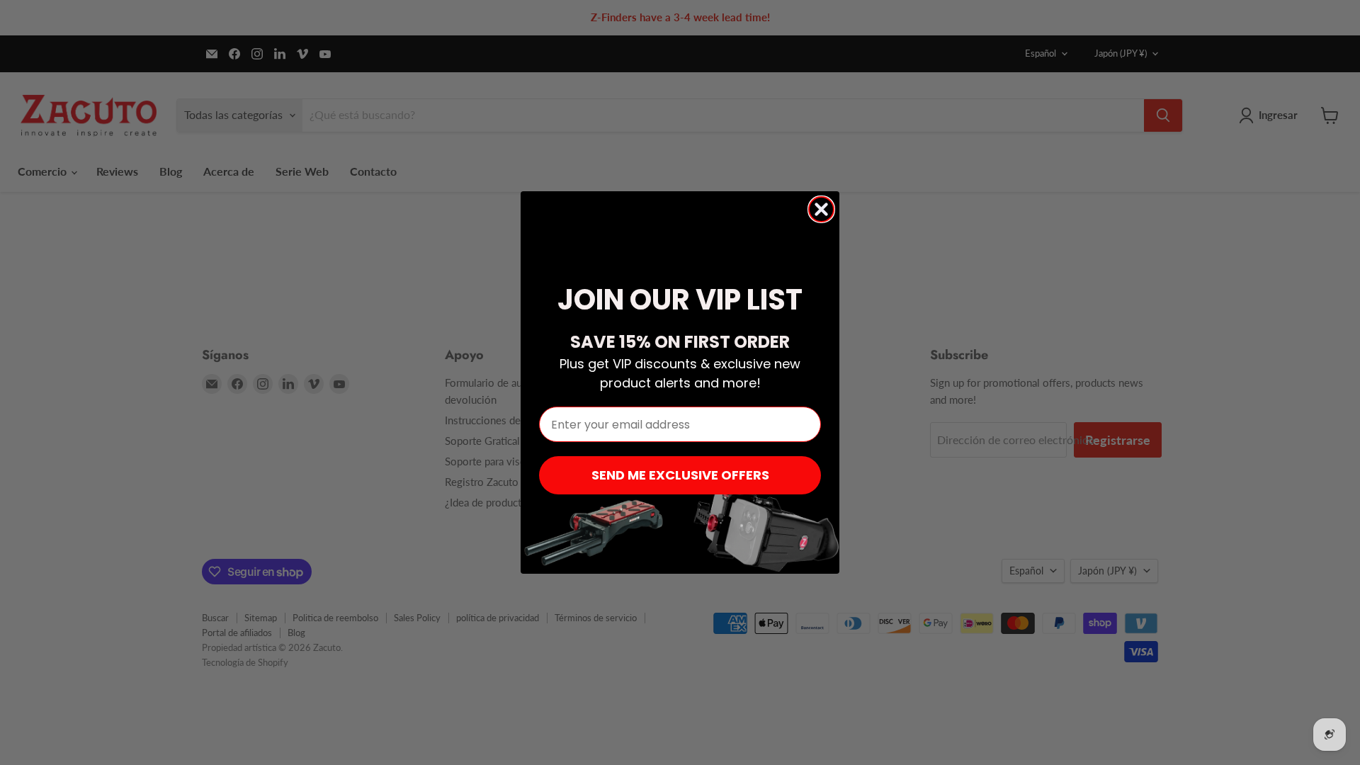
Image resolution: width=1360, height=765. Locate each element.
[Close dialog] (821, 209)
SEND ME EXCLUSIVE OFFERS (680, 475)
